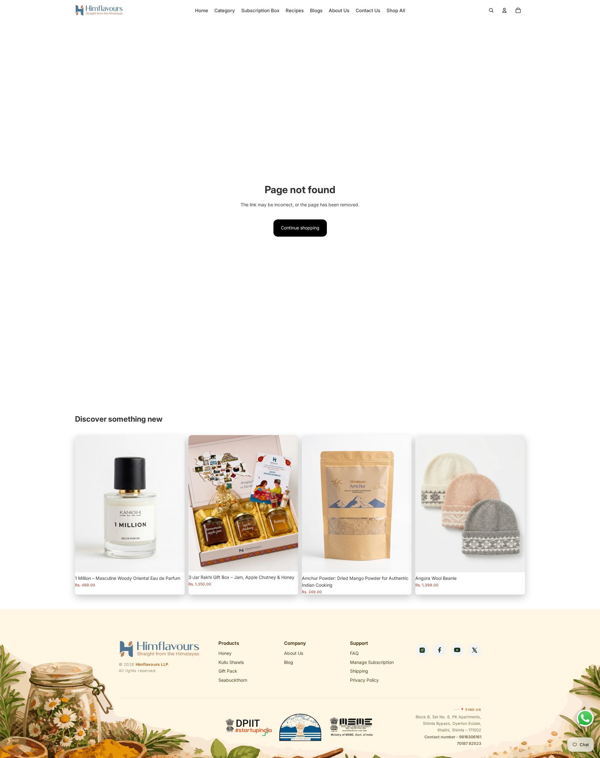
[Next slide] (402, 503)
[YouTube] (457, 650)
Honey (225, 653)
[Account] (504, 10)
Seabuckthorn (232, 680)
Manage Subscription (372, 662)
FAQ (354, 653)
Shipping (359, 671)
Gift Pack (227, 671)
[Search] (491, 10)
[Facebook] (439, 650)
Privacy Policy (364, 680)
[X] (474, 650)
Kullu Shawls (231, 662)
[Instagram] (422, 650)
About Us (293, 653)
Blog (288, 662)
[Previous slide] (311, 503)
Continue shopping (300, 227)
